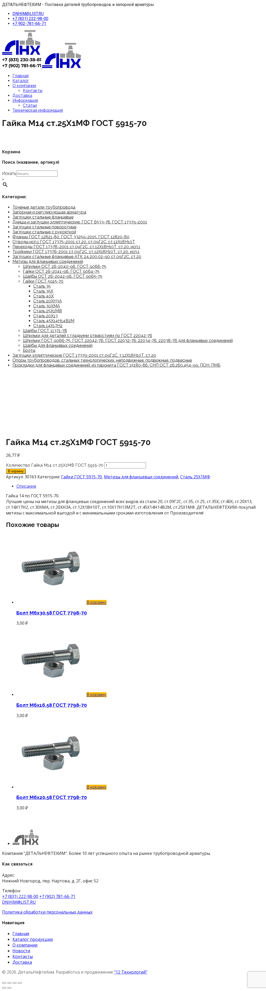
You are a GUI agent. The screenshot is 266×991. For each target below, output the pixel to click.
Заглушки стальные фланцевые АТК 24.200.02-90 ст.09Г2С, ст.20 (76, 256)
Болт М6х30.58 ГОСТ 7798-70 (51, 613)
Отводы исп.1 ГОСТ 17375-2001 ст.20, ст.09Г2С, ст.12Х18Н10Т (73, 241)
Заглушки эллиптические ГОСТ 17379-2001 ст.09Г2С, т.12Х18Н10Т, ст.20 (84, 355)
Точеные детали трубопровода (43, 207)
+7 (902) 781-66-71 (57, 896)
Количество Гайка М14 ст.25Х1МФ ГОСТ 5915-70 (54, 465)
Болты (29, 350)
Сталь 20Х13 (45, 315)
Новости (21, 951)
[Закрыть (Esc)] (20, 983)
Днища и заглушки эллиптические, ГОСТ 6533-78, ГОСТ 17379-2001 (79, 222)
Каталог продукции (32, 939)
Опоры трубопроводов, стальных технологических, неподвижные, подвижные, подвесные (102, 360)
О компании (24, 85)
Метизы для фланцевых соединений (47, 261)
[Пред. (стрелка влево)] (4, 988)
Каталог (20, 80)
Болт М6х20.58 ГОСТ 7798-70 (51, 797)
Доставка (22, 95)
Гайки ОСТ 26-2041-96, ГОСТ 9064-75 (61, 271)
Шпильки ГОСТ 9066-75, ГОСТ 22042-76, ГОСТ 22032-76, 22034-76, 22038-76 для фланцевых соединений (128, 340)
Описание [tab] (26, 486)
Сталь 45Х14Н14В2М (53, 320)
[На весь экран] (9, 983)
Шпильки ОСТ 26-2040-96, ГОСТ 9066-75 (64, 266)
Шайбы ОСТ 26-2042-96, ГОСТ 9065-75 (62, 276)
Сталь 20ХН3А (47, 301)
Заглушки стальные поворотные (44, 226)
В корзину (16, 471)
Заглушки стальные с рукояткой (44, 231)
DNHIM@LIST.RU (28, 13)
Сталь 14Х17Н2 (48, 325)
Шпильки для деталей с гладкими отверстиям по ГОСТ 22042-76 (87, 335)
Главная (20, 75)
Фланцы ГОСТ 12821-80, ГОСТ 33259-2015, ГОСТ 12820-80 (70, 236)
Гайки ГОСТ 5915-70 (43, 281)
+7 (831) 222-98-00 (30, 18)
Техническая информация (37, 110)
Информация (25, 100)
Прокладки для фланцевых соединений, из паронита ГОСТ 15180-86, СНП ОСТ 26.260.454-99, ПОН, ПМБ (116, 365)
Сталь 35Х (43, 291)
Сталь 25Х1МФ (47, 310)
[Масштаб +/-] (4, 983)
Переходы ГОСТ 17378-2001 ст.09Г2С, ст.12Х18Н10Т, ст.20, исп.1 (76, 246)
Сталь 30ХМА (46, 305)
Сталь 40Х (43, 296)
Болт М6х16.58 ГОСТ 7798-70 (51, 705)
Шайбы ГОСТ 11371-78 (45, 330)
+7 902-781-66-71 (29, 23)
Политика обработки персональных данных (47, 912)
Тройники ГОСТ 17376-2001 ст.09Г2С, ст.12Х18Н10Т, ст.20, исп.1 (75, 251)
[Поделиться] (14, 983)
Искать (9, 173)
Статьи (30, 105)
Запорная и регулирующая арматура (49, 212)
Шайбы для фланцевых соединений (57, 345)
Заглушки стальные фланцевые (43, 217)
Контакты (32, 90)
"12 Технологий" (130, 972)
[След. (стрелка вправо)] (9, 988)
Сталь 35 (42, 286)
